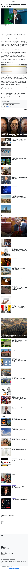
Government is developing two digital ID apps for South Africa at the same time (19, 197)
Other (2, 527)
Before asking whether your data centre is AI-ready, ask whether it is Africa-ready (19, 450)
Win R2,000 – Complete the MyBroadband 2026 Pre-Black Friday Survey (19, 360)
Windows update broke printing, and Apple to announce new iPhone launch (19, 278)
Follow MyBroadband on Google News (8, 104)
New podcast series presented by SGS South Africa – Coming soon (19, 388)
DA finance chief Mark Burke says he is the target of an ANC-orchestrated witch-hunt (19, 407)
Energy (13, 138)
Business (2, 3)
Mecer (2, 522)
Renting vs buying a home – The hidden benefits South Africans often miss (19, 440)
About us (3, 546)
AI (12, 176)
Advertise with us (4, 547)
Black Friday (14, 358)
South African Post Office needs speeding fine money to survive (18, 350)
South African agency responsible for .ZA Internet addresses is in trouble (19, 149)
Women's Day (14, 498)
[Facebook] (1, 559)
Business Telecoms (3, 133)
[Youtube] (8, 559)
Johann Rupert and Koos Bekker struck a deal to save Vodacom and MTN (19, 307)
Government (14, 195)
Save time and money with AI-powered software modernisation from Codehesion (19, 288)
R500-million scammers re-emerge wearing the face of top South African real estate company (19, 398)
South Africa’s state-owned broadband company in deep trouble (19, 341)
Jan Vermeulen (3, 7)
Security (13, 396)
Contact (2, 549)
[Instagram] (10, 559)
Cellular (13, 305)
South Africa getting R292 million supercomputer (11, 236)
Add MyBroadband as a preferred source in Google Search (11, 103)
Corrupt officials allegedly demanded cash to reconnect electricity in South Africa (19, 140)
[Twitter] (3, 25)
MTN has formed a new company (18, 378)
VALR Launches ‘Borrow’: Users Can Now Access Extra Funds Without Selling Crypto (19, 188)
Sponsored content (5, 548)
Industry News (14, 157)
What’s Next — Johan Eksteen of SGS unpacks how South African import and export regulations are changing (19, 250)
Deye (2, 516)
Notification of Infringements (7, 553)
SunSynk (2, 523)
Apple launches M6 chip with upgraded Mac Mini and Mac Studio (19, 168)
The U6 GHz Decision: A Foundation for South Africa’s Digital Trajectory (19, 429)
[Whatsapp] (5, 559)
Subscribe (25, 109)
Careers (2, 550)
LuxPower (2, 521)
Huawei (2, 520)
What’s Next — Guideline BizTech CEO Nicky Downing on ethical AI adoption (18, 487)
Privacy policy (4, 552)
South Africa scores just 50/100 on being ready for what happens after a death (19, 259)
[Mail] (8, 25)
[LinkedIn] (5, 25)
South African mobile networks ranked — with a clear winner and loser (13, 97)
